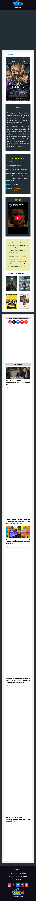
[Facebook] (18, 322)
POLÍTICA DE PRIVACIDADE (18, 876)
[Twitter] (14, 322)
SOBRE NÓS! (18, 869)
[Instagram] (10, 322)
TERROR (15, 191)
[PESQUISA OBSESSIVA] (24, 283)
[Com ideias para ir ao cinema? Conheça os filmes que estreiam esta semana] (18, 535)
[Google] (26, 322)
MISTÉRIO (21, 188)
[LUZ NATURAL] (11, 283)
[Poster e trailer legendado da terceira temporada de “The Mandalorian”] (18, 753)
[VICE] (11, 301)
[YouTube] (22, 322)
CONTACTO (18, 879)
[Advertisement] (18, 31)
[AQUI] (24, 301)
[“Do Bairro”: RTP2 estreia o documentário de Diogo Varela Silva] (18, 376)
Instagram (11, 259)
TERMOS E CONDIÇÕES (18, 873)
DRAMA (15, 188)
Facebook (24, 256)
